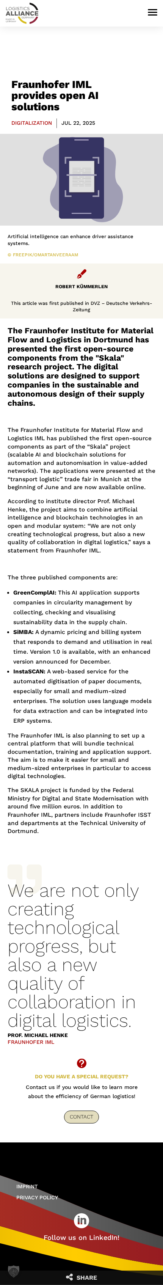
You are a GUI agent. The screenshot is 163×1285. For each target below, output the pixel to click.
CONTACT (81, 1117)
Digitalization (31, 123)
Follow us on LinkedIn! (81, 1237)
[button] (13, 1271)
